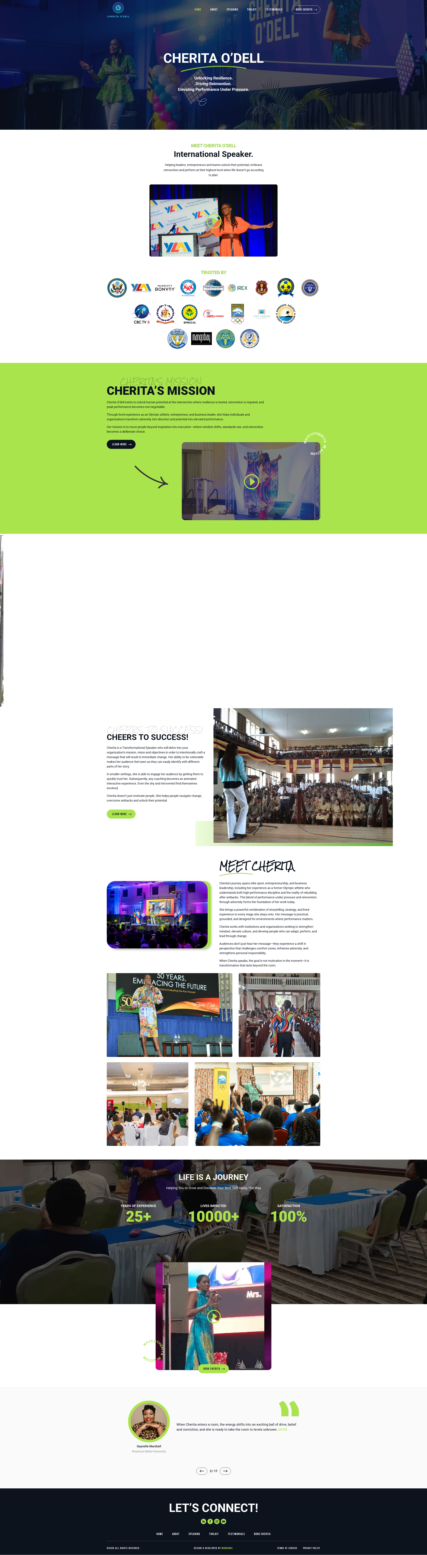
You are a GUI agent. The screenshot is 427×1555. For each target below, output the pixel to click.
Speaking (232, 10)
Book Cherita (304, 9)
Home (198, 10)
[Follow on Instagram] (217, 1521)
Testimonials (274, 10)
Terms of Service (287, 1548)
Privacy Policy (311, 1548)
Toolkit (252, 10)
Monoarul (227, 1548)
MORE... (182, 1432)
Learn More (119, 444)
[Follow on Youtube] (223, 1521)
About (214, 10)
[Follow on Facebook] (210, 1521)
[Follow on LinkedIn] (203, 1521)
